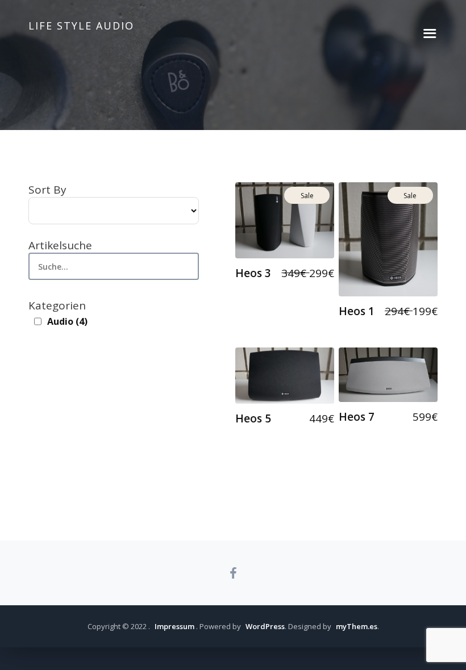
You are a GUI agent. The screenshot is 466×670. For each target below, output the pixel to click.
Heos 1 (357, 311)
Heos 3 (253, 273)
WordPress (265, 626)
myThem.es (356, 626)
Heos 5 (253, 418)
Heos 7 (357, 416)
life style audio (81, 25)
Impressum (174, 626)
